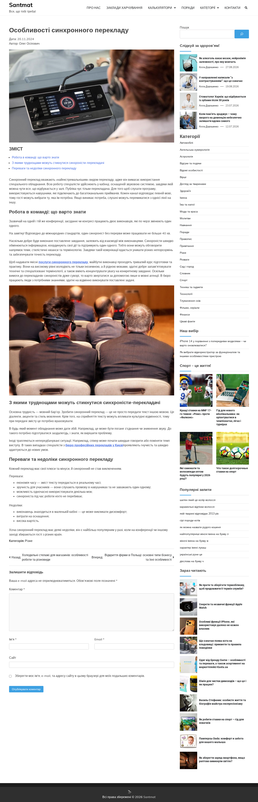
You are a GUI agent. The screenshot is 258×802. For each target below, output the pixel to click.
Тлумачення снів (190, 300)
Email (99, 639)
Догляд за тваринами (193, 184)
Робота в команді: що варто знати (35, 157)
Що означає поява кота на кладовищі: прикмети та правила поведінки (220, 644)
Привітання (187, 246)
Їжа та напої (187, 204)
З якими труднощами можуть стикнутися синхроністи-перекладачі (58, 163)
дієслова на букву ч (192, 561)
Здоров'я (185, 191)
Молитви (185, 218)
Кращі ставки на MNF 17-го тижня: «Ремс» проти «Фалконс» (195, 414)
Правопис (186, 239)
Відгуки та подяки (190, 163)
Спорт (183, 280)
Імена (183, 197)
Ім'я (12, 639)
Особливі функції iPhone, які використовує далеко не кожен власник (219, 625)
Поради (188, 8)
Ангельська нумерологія (195, 149)
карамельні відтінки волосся (197, 506)
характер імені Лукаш (193, 547)
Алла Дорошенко (208, 67)
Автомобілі (186, 142)
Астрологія (186, 156)
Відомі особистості (191, 170)
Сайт (12, 657)
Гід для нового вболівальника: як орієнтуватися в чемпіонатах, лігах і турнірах (228, 417)
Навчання (186, 225)
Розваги (184, 259)
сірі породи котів (190, 520)
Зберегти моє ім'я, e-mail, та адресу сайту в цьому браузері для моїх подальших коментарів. (80, 676)
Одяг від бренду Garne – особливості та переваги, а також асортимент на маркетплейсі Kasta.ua (222, 664)
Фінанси (185, 314)
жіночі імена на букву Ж (194, 540)
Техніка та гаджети (191, 287)
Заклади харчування (124, 8)
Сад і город (187, 266)
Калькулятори (160, 8)
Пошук (184, 27)
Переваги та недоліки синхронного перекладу (44, 168)
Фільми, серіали (189, 307)
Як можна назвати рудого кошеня (200, 527)
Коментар (17, 589)
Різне (28, 541)
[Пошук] (242, 34)
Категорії (207, 8)
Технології (186, 294)
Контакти (232, 8)
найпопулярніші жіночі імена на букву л (204, 534)
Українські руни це (191, 554)
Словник (185, 273)
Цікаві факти (187, 321)
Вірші (183, 177)
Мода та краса (189, 211)
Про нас (94, 8)
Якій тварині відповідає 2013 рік (199, 513)
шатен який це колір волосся (198, 500)
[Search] (246, 8)
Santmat (20, 5)
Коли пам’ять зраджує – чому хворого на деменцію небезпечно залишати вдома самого (220, 117)
